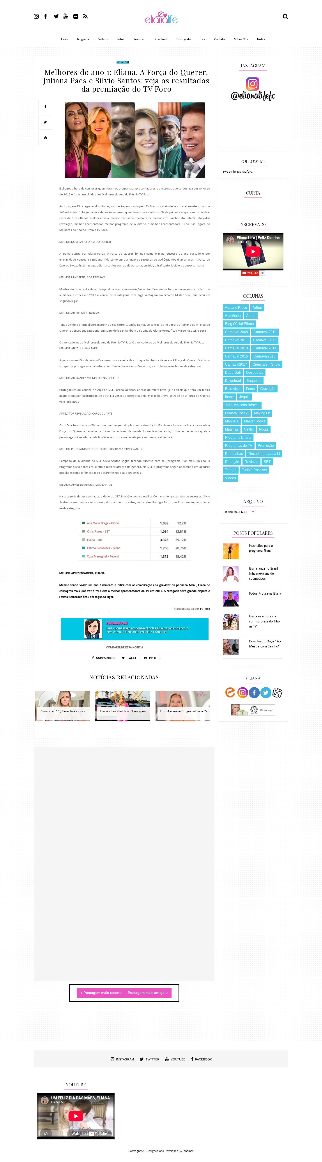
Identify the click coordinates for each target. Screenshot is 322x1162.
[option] (64, 708)
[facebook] (48, 17)
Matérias (231, 429)
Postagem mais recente (102, 993)
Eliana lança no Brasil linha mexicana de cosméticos (263, 574)
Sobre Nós (241, 39)
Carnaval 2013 (236, 348)
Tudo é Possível (254, 470)
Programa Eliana (238, 437)
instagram (125, 1059)
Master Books (254, 421)
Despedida (254, 372)
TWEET (131, 658)
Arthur (257, 307)
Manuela (232, 421)
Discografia (184, 39)
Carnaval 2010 (264, 332)
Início (64, 39)
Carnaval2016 (264, 356)
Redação (232, 462)
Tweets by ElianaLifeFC (238, 171)
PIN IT (152, 658)
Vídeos (103, 39)
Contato (219, 39)
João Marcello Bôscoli (242, 405)
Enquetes (253, 381)
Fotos (120, 39)
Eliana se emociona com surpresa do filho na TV (264, 621)
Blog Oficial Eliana (239, 324)
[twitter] (58, 17)
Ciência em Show (266, 364)
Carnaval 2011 (236, 340)
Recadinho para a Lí (264, 454)
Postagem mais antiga (146, 993)
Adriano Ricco (236, 307)
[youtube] (68, 17)
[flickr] (78, 17)
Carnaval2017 (236, 364)
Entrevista (233, 389)
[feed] (87, 17)
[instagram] (38, 17)
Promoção (266, 445)
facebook (203, 1059)
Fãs (203, 39)
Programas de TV (238, 445)
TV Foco (205, 609)
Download (160, 39)
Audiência (233, 316)
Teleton (230, 470)
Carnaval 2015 (236, 356)
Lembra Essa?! (236, 413)
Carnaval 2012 (264, 340)
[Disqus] (124, 810)
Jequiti (244, 397)
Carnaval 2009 (236, 332)
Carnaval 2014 (264, 348)
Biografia (83, 39)
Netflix (249, 429)
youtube (178, 1059)
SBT (127, 62)
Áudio (250, 316)
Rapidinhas (234, 454)
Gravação (267, 389)
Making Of (262, 413)
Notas (261, 39)
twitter (152, 1059)
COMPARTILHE (105, 658)
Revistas (139, 39)
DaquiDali (233, 372)
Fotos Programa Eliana (265, 593)
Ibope (229, 397)
